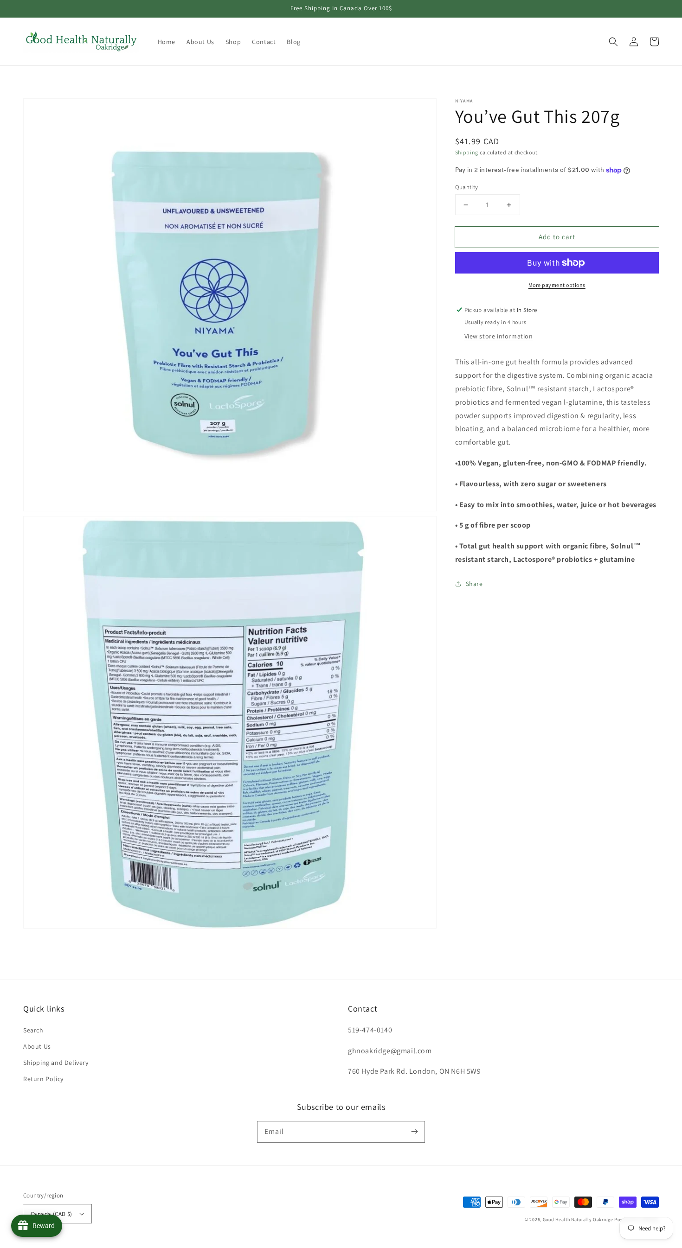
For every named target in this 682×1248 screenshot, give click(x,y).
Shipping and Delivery (56, 1062)
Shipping (467, 152)
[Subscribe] (414, 1131)
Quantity (466, 187)
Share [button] (474, 583)
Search (33, 1030)
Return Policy (43, 1079)
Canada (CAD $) (51, 1214)
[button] (613, 42)
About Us (37, 1046)
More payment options (556, 284)
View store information (498, 336)
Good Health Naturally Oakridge (578, 1219)
